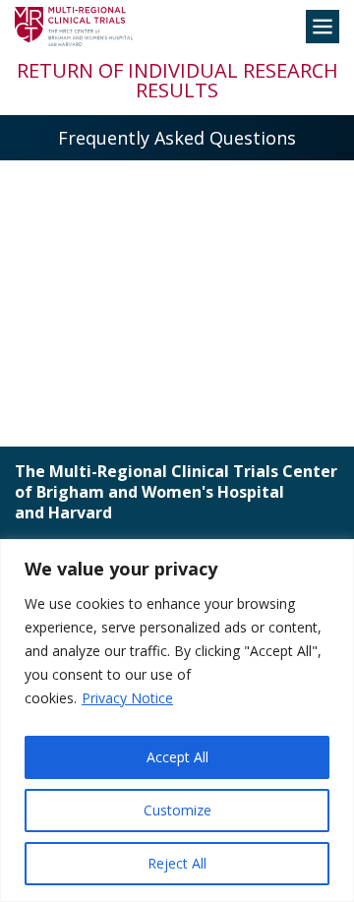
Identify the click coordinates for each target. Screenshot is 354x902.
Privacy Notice (127, 698)
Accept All (177, 757)
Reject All (177, 863)
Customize (177, 810)
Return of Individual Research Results (177, 80)
